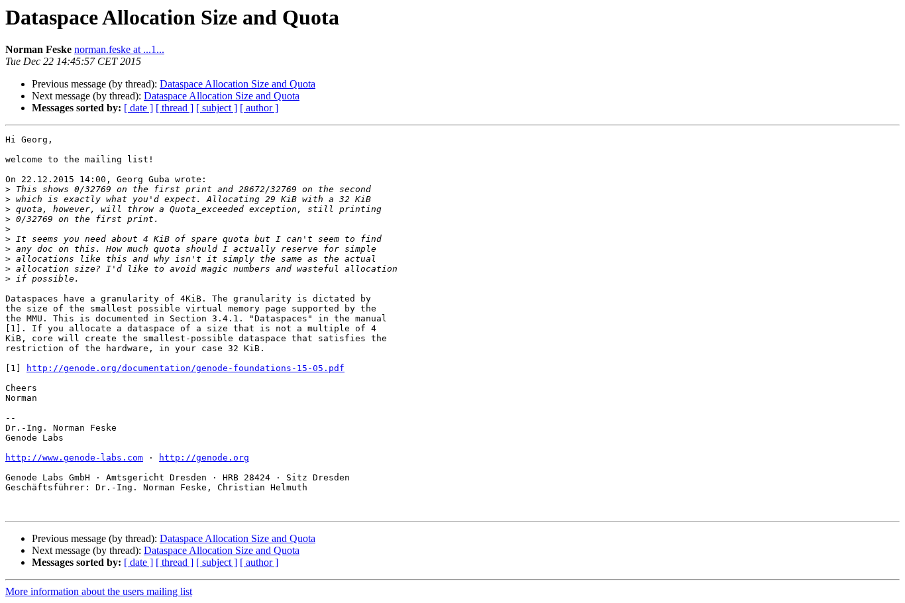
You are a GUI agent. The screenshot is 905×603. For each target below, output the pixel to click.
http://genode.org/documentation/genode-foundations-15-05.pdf (186, 368)
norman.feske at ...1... (119, 49)
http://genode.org (204, 458)
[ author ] (259, 107)
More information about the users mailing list (98, 591)
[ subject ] (216, 107)
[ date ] (138, 107)
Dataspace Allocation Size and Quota (237, 83)
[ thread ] (174, 107)
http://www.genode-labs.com (74, 458)
